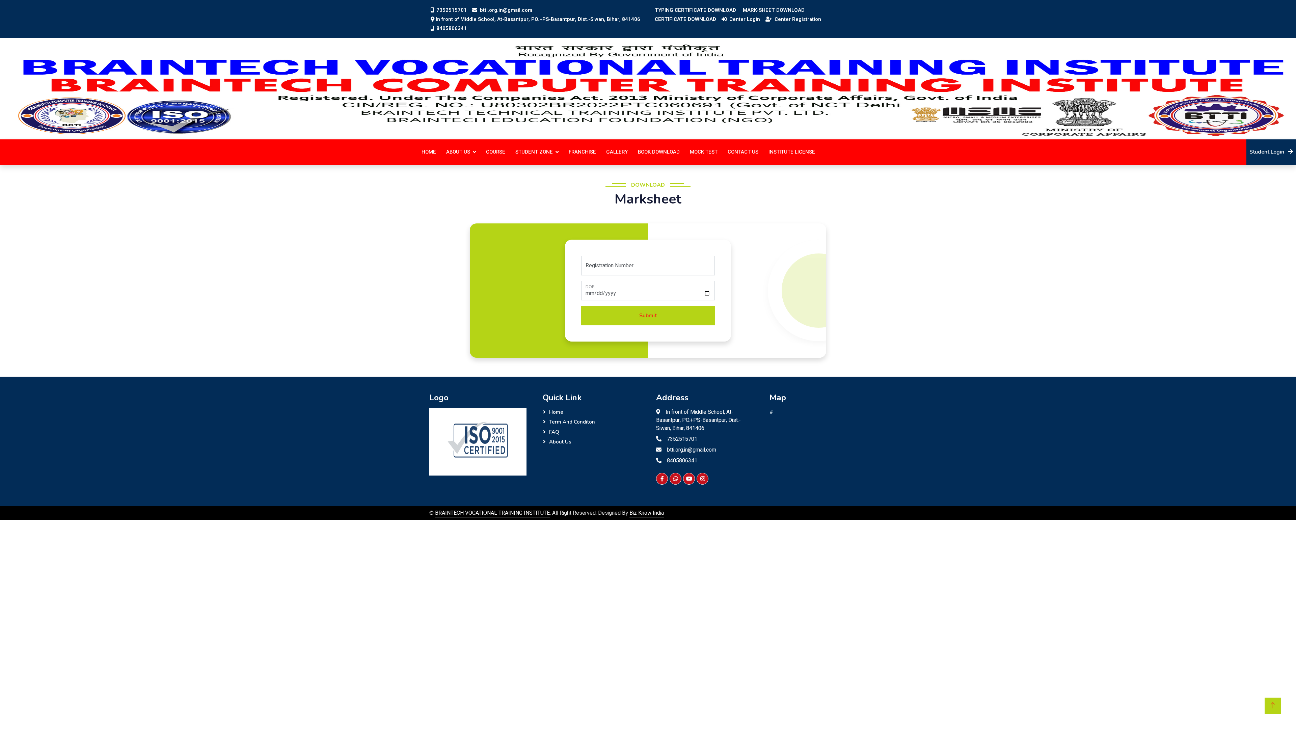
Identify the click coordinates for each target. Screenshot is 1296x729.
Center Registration (797, 19)
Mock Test (704, 152)
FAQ (554, 432)
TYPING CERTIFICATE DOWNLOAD (695, 10)
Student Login (1267, 152)
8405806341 (451, 28)
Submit (648, 315)
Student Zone (534, 152)
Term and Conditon (572, 421)
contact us (743, 152)
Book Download (659, 152)
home (429, 152)
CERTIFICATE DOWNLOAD (685, 19)
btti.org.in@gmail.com (505, 10)
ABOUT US (458, 152)
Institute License (791, 152)
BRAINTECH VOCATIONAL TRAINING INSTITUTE (492, 513)
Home (556, 412)
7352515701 (451, 10)
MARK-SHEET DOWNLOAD (774, 10)
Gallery (617, 152)
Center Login (744, 19)
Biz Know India (646, 513)
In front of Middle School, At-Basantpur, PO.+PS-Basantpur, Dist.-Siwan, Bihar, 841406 (538, 19)
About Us (560, 441)
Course (495, 152)
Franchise (582, 152)
